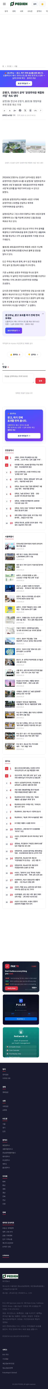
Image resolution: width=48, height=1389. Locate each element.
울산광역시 (6, 1167)
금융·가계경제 (7, 1235)
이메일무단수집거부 (10, 1289)
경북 (3, 1189)
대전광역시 (6, 1145)
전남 (3, 1200)
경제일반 (5, 1092)
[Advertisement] (24, 40)
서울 (3, 1124)
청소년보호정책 (23, 1286)
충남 (3, 1185)
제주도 (4, 1164)
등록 (40, 381)
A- (4, 110)
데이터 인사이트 (8, 1222)
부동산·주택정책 (8, 1228)
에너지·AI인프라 (7, 1243)
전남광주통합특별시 (9, 1153)
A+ (15, 110)
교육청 (4, 1110)
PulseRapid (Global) (9, 1372)
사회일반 (5, 1106)
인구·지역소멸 (7, 1239)
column (5, 1255)
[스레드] (30, 110)
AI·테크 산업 (6, 1246)
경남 (3, 1192)
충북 (3, 1181)
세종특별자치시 (7, 1149)
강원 (3, 1204)
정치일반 (5, 1074)
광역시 (39, 11)
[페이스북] (20, 110)
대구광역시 (6, 1156)
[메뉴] (4, 3)
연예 (4, 1212)
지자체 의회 (6, 1078)
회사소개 (5, 1286)
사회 (21, 11)
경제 (14, 11)
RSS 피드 (5, 1354)
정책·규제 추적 (7, 1232)
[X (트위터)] (25, 110)
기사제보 (5, 1359)
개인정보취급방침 (37, 1286)
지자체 (4, 1176)
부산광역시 (6, 1160)
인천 (3, 1131)
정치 (6, 11)
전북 (3, 1196)
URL (35, 110)
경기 (3, 1127)
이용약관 (13, 1286)
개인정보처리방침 (8, 1363)
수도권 (30, 11)
